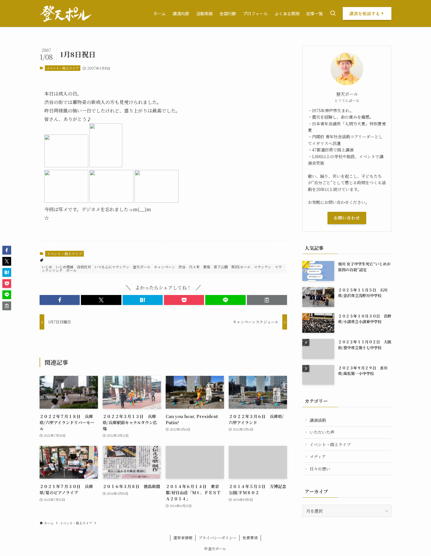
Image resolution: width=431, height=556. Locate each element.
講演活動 (318, 420)
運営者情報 (182, 537)
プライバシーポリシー (217, 537)
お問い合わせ (347, 218)
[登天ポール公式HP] (66, 13)
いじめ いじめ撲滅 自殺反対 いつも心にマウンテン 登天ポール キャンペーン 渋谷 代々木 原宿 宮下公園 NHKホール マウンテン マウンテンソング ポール (162, 268)
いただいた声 (322, 432)
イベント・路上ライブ (62, 68)
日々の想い (320, 469)
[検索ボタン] (332, 13)
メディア (318, 456)
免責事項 (250, 537)
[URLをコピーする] (267, 300)
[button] (60, 300)
